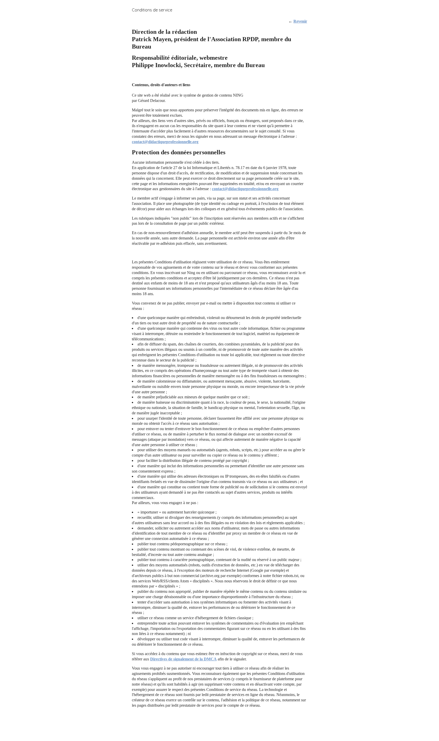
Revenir (300, 21)
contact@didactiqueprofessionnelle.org (165, 142)
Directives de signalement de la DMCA (183, 659)
